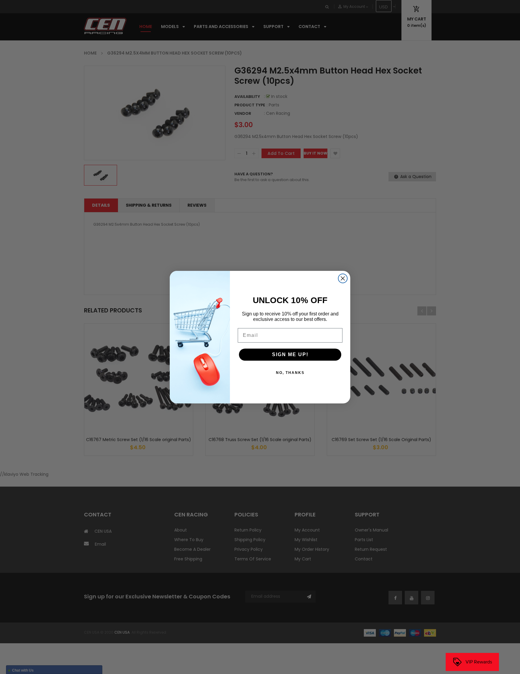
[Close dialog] (342, 278)
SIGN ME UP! (290, 354)
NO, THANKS (290, 373)
